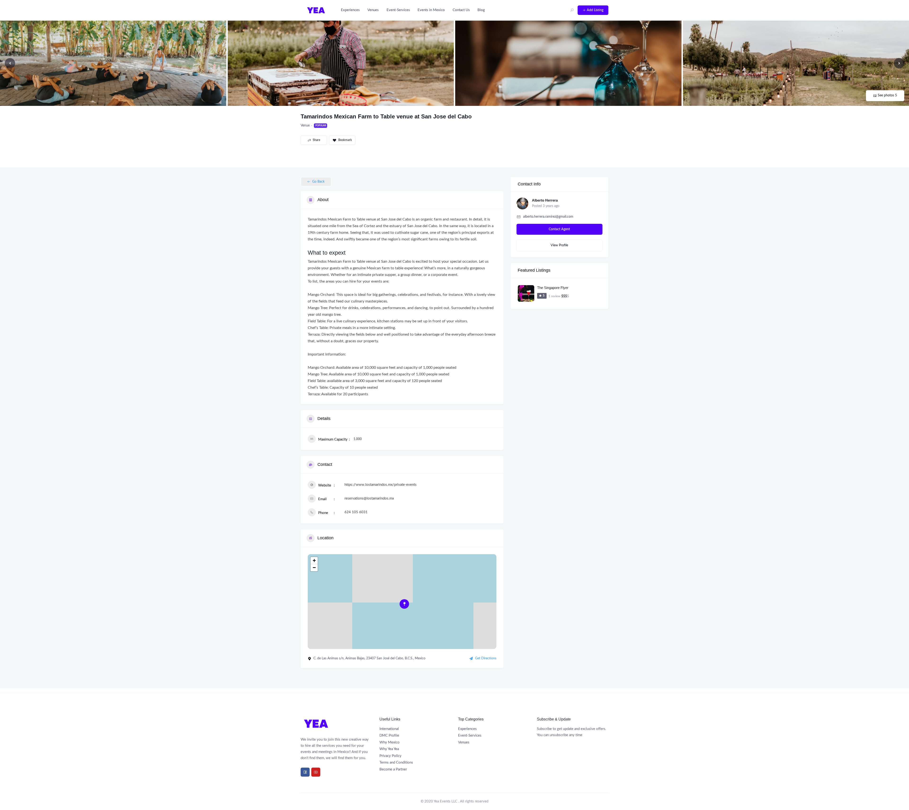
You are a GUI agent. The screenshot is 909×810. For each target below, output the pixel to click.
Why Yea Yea (389, 749)
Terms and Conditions (396, 762)
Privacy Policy (390, 756)
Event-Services (398, 10)
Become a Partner (393, 769)
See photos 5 (887, 95)
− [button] (314, 568)
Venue (305, 125)
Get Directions (485, 658)
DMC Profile (389, 735)
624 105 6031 (356, 512)
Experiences (350, 10)
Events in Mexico (431, 10)
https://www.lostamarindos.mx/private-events (380, 484)
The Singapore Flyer (552, 288)
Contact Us (461, 10)
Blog (481, 10)
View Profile (559, 245)
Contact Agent (559, 229)
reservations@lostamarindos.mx (369, 498)
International (389, 729)
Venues (373, 10)
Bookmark (345, 140)
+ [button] (314, 560)
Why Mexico (389, 742)
